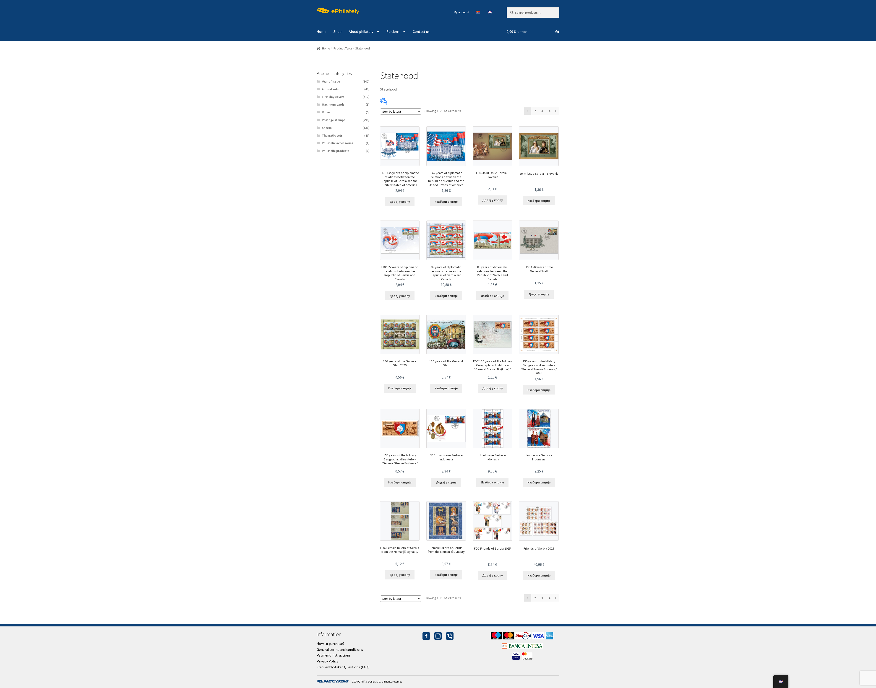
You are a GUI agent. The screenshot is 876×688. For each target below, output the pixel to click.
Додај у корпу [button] (399, 202)
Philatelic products (335, 151)
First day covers (333, 97)
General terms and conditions (340, 649)
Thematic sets (332, 135)
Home (321, 31)
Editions (392, 31)
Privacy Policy (327, 661)
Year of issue (331, 81)
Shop (338, 31)
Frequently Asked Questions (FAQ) (343, 667)
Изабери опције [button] (446, 202)
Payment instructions (334, 655)
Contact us (421, 31)
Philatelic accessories (337, 143)
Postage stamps (333, 120)
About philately (361, 31)
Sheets (327, 128)
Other (326, 112)
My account (461, 12)
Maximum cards (333, 104)
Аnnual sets (330, 89)
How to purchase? (330, 643)
